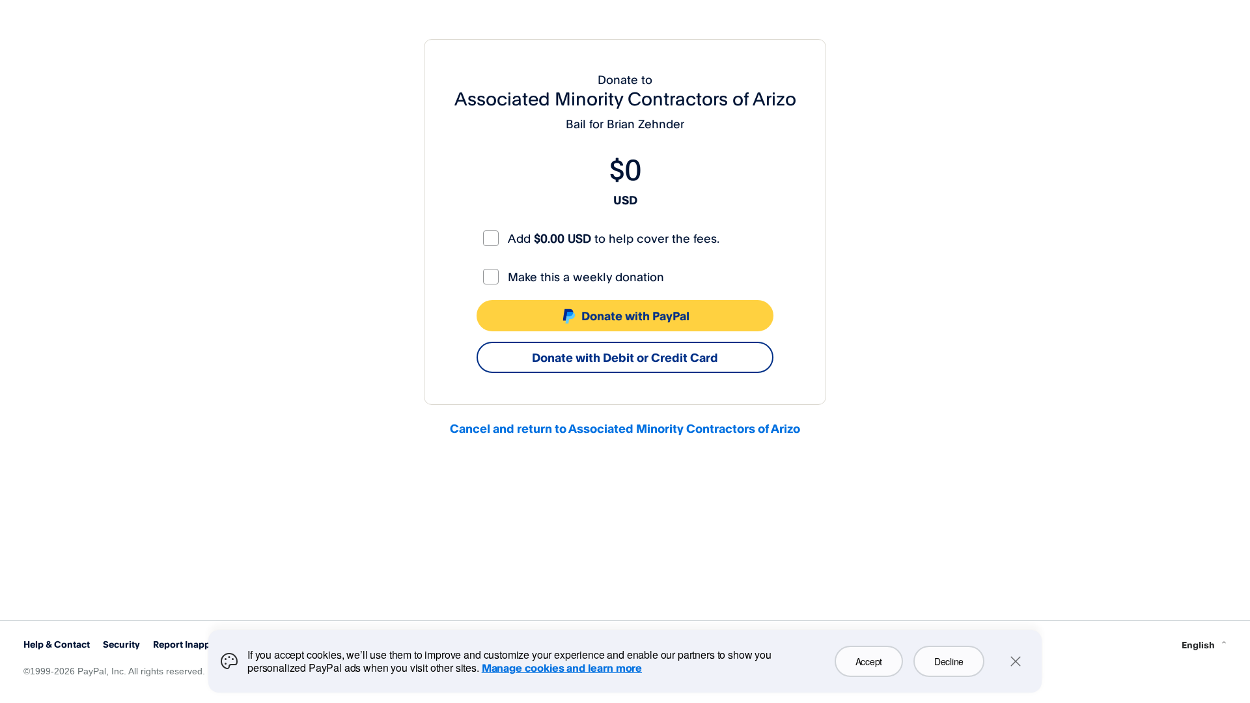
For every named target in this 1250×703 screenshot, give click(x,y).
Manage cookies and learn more (562, 667)
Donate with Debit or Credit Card (625, 357)
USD (625, 200)
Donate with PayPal (635, 316)
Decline (949, 661)
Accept (868, 661)
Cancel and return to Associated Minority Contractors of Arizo (625, 428)
